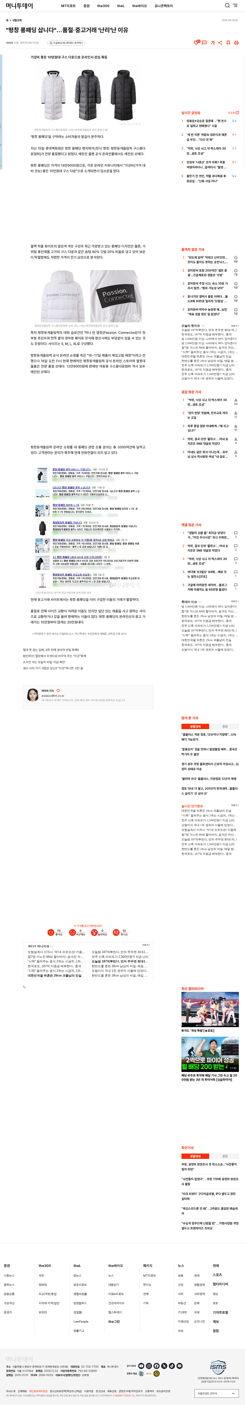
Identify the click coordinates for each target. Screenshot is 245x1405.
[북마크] (228, 42)
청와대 (43, 1285)
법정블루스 (80, 1303)
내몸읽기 (113, 1285)
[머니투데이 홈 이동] (19, 1359)
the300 (103, 6)
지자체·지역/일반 (49, 1303)
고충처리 (149, 1391)
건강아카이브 (116, 1303)
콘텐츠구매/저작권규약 (131, 1391)
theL (121, 6)
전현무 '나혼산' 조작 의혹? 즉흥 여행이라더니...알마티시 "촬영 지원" (207, 167)
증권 (86, 6)
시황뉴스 (9, 1275)
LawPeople (81, 1321)
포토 (215, 1303)
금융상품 (9, 1294)
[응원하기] (58, 691)
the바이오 (139, 6)
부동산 (182, 1303)
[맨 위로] (236, 1389)
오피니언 (199, 1321)
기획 (146, 1303)
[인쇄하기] (236, 42)
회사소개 (10, 1391)
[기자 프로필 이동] (32, 695)
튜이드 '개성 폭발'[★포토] (197, 1030)
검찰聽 (78, 1312)
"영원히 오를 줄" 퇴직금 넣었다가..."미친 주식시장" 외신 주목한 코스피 (207, 537)
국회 (41, 1275)
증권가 (8, 1312)
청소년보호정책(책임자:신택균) (66, 1391)
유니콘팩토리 (164, 6)
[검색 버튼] (227, 5)
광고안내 (100, 1391)
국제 (196, 1312)
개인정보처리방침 (38, 1391)
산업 (180, 1285)
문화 (196, 1303)
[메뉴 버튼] (235, 5)
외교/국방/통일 (48, 1294)
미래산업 (183, 1321)
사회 (180, 1294)
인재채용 (22, 1391)
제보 (216, 1322)
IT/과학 (182, 1312)
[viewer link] (136, 121)
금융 (180, 1275)
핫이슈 (147, 1285)
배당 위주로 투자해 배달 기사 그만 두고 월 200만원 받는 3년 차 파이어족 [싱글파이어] (209, 1078)
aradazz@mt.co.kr (53, 695)
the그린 (114, 1322)
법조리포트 (80, 1285)
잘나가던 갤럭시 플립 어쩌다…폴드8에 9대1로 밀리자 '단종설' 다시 (208, 301)
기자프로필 (220, 1312)
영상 (215, 1294)
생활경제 (17, 20)
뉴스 (111, 1275)
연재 (146, 1294)
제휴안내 (111, 1391)
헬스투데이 (115, 1312)
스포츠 (217, 1275)
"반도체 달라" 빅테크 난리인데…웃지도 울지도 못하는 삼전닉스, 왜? (208, 262)
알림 (216, 1331)
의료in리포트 (116, 1294)
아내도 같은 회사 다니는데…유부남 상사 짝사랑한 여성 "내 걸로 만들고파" (208, 456)
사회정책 (199, 1294)
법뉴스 (78, 1275)
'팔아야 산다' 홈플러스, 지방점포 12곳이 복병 (208, 779)
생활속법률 (80, 1294)
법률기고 (79, 1331)
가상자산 (9, 1303)
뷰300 (43, 1312)
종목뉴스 (9, 1285)
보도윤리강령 (163, 1391)
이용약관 (88, 1391)
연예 (216, 1266)
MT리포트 (68, 6)
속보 (180, 1331)
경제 (196, 1275)
